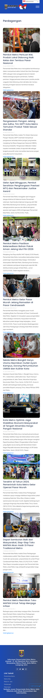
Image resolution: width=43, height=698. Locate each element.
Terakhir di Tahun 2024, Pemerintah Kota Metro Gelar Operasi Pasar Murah (19, 484)
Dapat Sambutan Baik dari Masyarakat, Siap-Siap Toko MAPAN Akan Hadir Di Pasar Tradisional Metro (19, 544)
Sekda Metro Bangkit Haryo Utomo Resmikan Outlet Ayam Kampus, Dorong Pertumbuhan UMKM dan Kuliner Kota (20, 364)
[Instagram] (26, 669)
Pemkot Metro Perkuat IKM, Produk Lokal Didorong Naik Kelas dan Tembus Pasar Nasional (18, 59)
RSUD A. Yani (8, 681)
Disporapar (7, 687)
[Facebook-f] (17, 669)
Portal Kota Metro (9, 676)
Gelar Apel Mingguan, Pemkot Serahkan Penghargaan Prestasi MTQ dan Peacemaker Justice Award (21, 187)
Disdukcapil (7, 684)
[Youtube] (23, 669)
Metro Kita (7, 679)
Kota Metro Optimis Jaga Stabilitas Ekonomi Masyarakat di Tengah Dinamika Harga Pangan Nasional (20, 424)
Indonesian (29, 1)
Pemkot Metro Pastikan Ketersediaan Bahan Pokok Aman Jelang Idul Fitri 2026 (18, 246)
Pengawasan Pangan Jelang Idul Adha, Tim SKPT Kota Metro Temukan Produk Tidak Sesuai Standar (20, 125)
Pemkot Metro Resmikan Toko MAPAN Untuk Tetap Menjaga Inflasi (19, 603)
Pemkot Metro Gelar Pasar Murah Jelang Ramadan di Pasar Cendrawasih (18, 302)
